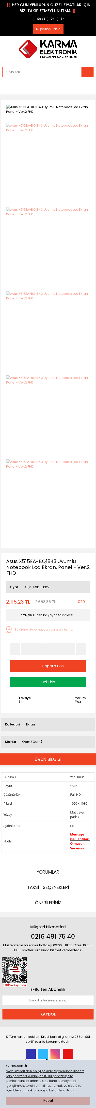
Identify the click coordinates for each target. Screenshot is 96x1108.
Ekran (30, 724)
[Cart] (86, 86)
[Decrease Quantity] (15, 649)
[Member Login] (7, 86)
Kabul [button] (48, 1101)
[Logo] (48, 48)
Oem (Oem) (32, 741)
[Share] (88, 115)
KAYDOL (48, 1014)
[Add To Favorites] (88, 106)
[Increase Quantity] (81, 649)
